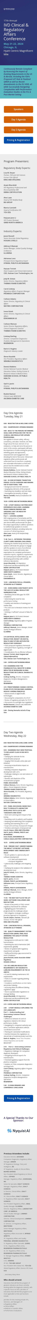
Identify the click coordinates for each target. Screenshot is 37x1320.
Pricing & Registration (18, 140)
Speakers (18, 109)
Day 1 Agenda (18, 119)
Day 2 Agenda (18, 129)
